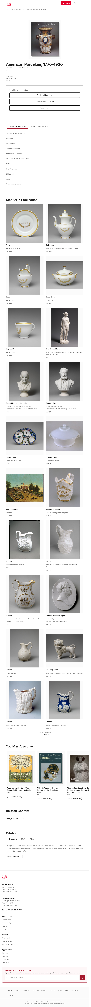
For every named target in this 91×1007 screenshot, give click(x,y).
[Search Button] (75, 3)
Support (5, 935)
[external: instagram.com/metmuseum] (12, 909)
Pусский (10, 995)
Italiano (43, 990)
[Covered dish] (64, 435)
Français (36, 990)
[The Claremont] (25, 487)
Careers (5, 953)
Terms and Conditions (33, 1002)
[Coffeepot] (64, 223)
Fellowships (6, 959)
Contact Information (56, 1002)
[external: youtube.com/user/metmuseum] (18, 909)
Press (4, 929)
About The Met (7, 916)
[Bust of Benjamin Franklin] (25, 381)
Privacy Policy (45, 1002)
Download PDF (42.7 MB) (44, 102)
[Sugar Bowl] (64, 275)
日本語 (59, 990)
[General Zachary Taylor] (64, 594)
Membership (6, 938)
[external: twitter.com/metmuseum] (6, 909)
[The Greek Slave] (64, 327)
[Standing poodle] (64, 648)
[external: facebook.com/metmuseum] (3, 909)
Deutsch (52, 990)
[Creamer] (25, 275)
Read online (44, 108)
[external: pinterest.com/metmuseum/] (9, 909)
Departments (6, 920)
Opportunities (7, 950)
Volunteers (5, 956)
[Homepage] (9, 3)
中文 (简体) (74, 990)
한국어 (66, 990)
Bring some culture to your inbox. (18, 970)
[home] (8, 10)
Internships (6, 962)
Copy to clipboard (13, 856)
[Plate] (25, 223)
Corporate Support (8, 944)
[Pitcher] (25, 539)
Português (26, 990)
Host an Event (7, 941)
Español (17, 990)
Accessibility (6, 923)
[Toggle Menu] (81, 3)
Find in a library (43, 95)
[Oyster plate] (25, 435)
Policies (5, 926)
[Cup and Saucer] (25, 327)
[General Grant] (64, 381)
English (9, 990)
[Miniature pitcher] (64, 487)
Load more (43, 735)
